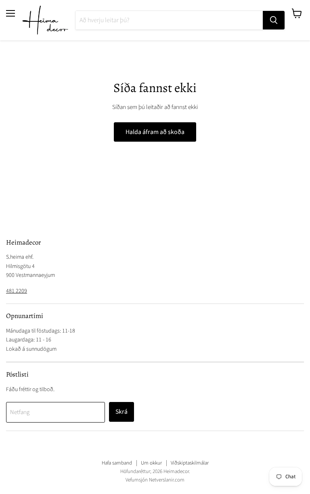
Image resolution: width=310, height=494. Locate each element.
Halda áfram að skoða (155, 132)
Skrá (121, 411)
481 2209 (16, 291)
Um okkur (151, 463)
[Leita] (274, 20)
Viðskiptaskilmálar (190, 463)
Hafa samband (117, 463)
